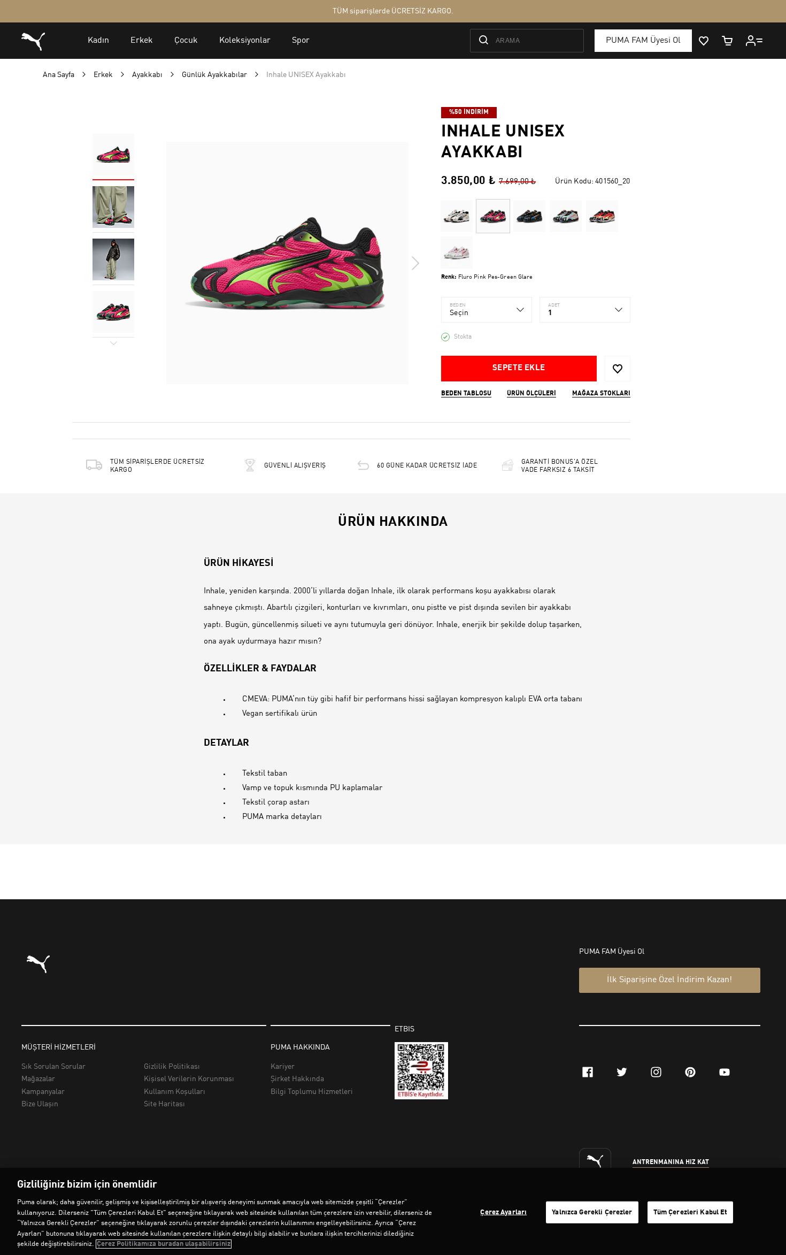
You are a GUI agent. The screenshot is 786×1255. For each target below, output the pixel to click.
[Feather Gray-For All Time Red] (457, 252)
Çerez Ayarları (503, 1211)
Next (415, 263)
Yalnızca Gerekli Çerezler (592, 1211)
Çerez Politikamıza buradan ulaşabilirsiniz (163, 1244)
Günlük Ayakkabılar (214, 75)
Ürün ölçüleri (531, 394)
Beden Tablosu (466, 394)
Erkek (103, 75)
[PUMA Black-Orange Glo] (529, 216)
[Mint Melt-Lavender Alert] (566, 216)
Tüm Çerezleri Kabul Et (690, 1211)
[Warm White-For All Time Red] (457, 216)
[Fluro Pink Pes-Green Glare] (493, 216)
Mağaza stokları (601, 394)
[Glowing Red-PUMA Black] (602, 216)
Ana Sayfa (58, 75)
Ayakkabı (147, 75)
